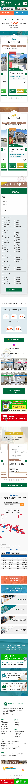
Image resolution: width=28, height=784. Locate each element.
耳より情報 (4, 724)
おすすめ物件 (5, 723)
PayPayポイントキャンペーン (5, 728)
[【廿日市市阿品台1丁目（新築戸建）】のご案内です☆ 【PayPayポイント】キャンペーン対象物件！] (20, 364)
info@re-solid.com (11, 715)
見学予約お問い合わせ (21, 90)
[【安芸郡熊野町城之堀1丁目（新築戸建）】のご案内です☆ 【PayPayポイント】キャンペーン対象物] (7, 364)
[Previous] (2, 74)
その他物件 (4, 726)
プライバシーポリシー (20, 735)
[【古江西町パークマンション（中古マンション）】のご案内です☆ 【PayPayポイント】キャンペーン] (7, 378)
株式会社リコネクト (19, 778)
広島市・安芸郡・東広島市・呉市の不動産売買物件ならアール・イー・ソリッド (15, 776)
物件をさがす (4, 721)
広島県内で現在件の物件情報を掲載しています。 (14, 23)
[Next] (26, 74)
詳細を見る (4, 474)
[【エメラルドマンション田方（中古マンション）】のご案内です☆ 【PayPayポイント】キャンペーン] (20, 378)
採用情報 (17, 726)
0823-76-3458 (9, 712)
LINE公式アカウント (6, 731)
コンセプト (17, 724)
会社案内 (17, 722)
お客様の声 (3, 733)
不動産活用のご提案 (19, 731)
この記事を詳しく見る (13, 90)
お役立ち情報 (18, 733)
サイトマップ (18, 736)
